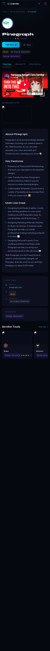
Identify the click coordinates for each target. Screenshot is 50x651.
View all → (43, 327)
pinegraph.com (15, 287)
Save (29, 45)
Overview (7, 64)
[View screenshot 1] (16, 114)
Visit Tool (9, 44)
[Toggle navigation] (45, 3)
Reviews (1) (20, 64)
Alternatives (35, 64)
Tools (4, 12)
